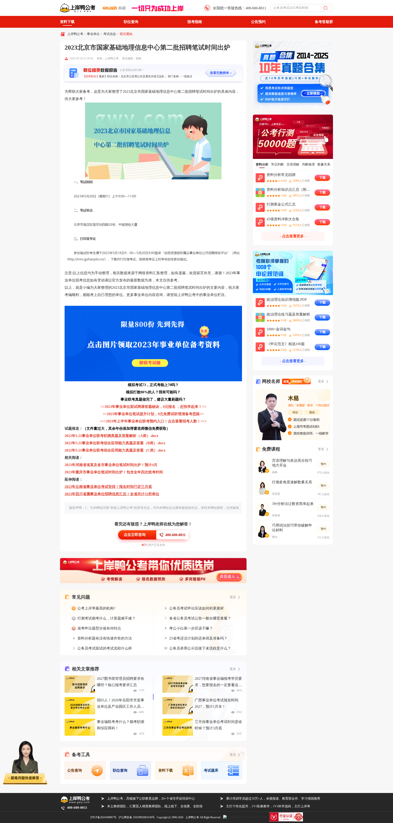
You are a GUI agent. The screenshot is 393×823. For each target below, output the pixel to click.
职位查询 (131, 22)
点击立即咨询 (135, 535)
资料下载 (67, 22)
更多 (233, 669)
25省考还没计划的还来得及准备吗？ (198, 638)
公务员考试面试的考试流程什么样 (104, 648)
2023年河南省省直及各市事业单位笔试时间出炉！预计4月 (111, 465)
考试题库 (211, 770)
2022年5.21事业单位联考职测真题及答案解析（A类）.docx (111, 436)
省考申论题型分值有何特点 (99, 628)
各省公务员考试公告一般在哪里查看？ (200, 618)
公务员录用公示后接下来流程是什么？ (200, 648)
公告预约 (258, 22)
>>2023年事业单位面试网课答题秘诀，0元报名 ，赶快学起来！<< (153, 407)
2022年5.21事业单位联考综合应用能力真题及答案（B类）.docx (115, 443)
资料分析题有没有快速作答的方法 (104, 638)
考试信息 (110, 34)
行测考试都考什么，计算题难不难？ (106, 618)
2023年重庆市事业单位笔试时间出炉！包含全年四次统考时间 (114, 472)
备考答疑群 (324, 22)
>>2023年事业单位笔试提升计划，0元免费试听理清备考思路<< (153, 414)
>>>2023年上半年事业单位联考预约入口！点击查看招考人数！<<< (153, 421)
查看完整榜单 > (221, 73)
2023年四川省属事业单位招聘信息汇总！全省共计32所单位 (112, 494)
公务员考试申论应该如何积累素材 (196, 608)
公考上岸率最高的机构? (96, 608)
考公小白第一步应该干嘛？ (191, 628)
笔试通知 (126, 34)
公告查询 (74, 770)
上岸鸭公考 (75, 34)
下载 (322, 177)
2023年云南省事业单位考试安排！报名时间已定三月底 (108, 487)
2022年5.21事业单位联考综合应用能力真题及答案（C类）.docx (115, 450)
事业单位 (94, 34)
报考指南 (194, 22)
